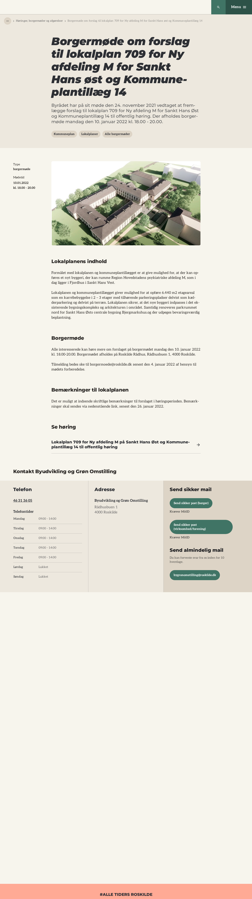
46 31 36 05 (22, 501)
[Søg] (218, 7)
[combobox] (7, 21)
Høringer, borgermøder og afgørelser (39, 20)
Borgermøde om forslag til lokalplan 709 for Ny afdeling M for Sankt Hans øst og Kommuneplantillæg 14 (135, 20)
